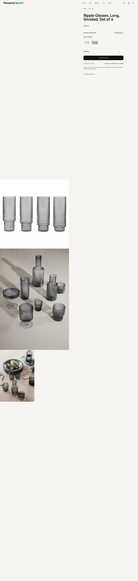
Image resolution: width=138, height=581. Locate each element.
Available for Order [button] (103, 58)
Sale (104, 3)
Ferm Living (91, 8)
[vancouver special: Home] (13, 3)
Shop (83, 3)
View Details (118, 32)
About (110, 3)
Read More (93, 68)
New (90, 3)
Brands (97, 3)
